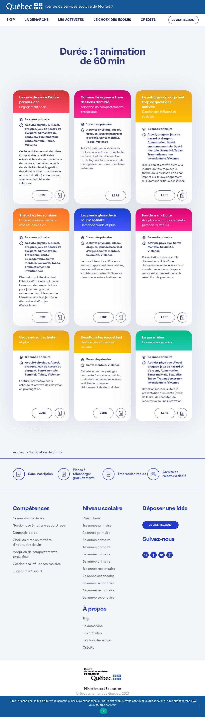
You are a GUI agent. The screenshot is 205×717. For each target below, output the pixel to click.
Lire (42, 195)
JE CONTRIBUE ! (183, 20)
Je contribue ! (160, 525)
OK (104, 711)
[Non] (200, 706)
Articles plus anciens (29, 428)
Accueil (18, 452)
